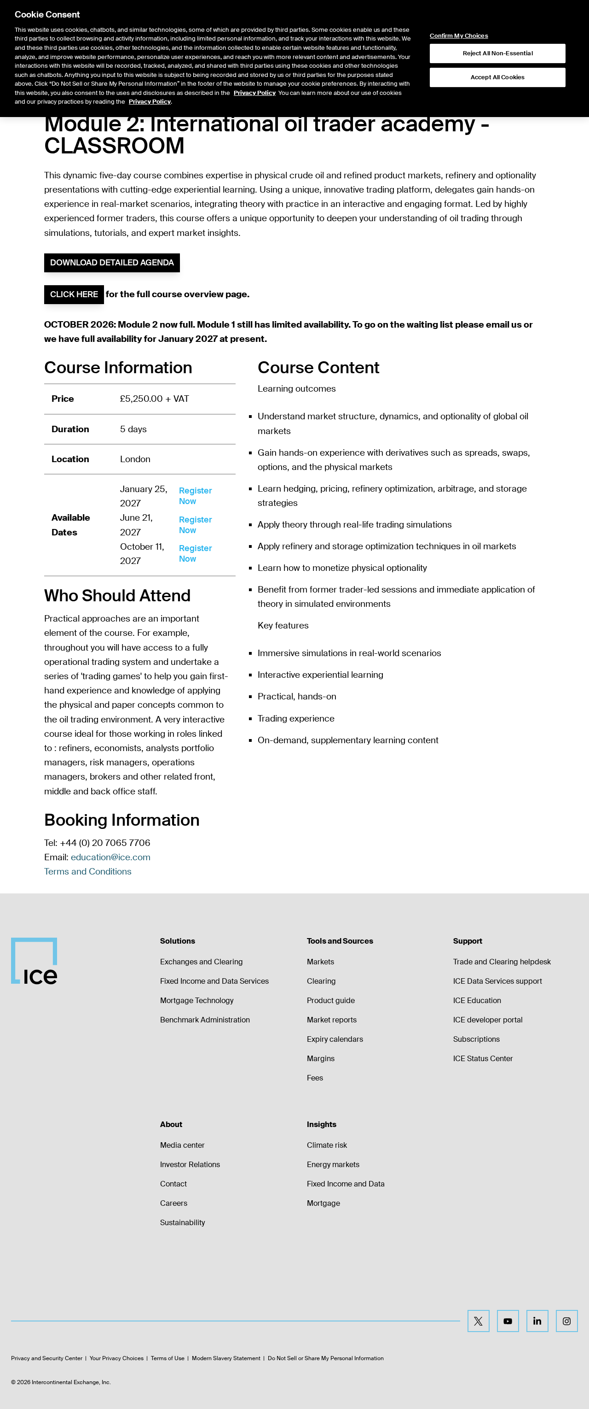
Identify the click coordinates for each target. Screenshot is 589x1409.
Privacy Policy (255, 93)
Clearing (321, 981)
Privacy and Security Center (46, 1358)
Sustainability (182, 1222)
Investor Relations (190, 1164)
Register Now (195, 496)
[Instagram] (567, 1321)
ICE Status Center (483, 1058)
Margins (321, 1058)
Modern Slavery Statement (226, 1358)
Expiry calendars (335, 1039)
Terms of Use (168, 1358)
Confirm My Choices (459, 36)
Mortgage (323, 1203)
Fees (315, 1078)
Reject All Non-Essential (498, 53)
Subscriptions (476, 1039)
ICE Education (477, 1000)
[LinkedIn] (537, 1321)
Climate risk (327, 1145)
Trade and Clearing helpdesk (502, 962)
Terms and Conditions (88, 871)
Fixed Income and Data (346, 1184)
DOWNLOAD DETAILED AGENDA (112, 262)
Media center (182, 1145)
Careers (173, 1203)
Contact (173, 1184)
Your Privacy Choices (117, 1358)
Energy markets (333, 1164)
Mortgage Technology (196, 1000)
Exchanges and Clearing (201, 962)
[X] (479, 1321)
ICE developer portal (488, 1020)
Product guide (331, 1000)
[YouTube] (508, 1321)
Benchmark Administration (205, 1020)
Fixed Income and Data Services (214, 981)
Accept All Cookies (498, 77)
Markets (320, 962)
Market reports (332, 1020)
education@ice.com (110, 857)
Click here (74, 294)
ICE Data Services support (497, 981)
